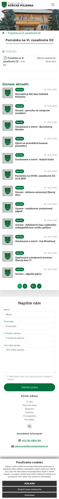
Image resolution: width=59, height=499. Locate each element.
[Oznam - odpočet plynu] (7, 272)
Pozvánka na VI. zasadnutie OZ (24, 32)
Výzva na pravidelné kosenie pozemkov (31, 144)
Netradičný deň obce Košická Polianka (31, 95)
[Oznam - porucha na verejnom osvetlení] (7, 109)
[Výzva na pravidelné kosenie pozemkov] (7, 142)
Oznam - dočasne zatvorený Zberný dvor (35, 193)
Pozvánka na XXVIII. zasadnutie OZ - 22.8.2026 (35, 177)
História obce (29, 405)
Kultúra (29, 412)
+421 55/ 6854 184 (31, 440)
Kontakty (29, 419)
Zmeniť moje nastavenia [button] (29, 489)
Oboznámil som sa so (29, 378)
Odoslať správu (29, 387)
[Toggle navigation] (53, 5)
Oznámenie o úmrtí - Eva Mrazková (35, 241)
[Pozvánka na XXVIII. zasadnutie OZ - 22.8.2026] (7, 174)
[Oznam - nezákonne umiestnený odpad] (7, 207)
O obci (29, 402)
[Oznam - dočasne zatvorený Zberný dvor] (7, 191)
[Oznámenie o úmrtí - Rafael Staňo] (7, 158)
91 (33, 286)
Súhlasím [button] (29, 483)
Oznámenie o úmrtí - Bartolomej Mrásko (33, 128)
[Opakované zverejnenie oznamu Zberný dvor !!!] (7, 256)
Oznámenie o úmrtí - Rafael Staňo (34, 159)
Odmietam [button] (29, 495)
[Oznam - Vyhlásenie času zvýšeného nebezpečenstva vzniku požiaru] (7, 223)
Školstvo (29, 409)
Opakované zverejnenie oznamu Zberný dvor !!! (33, 259)
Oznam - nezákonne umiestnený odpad (33, 210)
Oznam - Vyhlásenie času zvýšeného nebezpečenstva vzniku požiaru (35, 226)
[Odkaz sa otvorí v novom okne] (29, 426)
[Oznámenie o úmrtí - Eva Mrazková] (7, 240)
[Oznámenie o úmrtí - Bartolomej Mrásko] (7, 125)
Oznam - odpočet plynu (28, 273)
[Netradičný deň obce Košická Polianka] (7, 93)
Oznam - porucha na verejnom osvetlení (32, 112)
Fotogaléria (29, 416)
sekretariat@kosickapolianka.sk (31, 446)
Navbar (7, 5)
